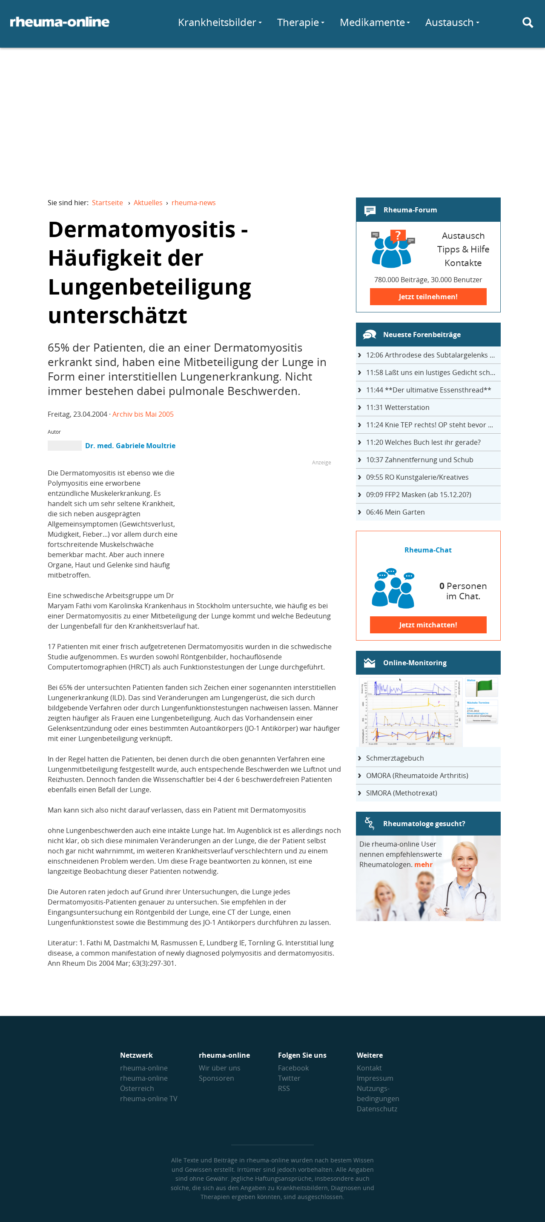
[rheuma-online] (59, 27)
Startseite (107, 202)
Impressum (375, 1078)
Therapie (298, 22)
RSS (284, 1088)
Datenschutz (377, 1108)
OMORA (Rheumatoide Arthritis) (417, 775)
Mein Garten (395, 512)
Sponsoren (216, 1078)
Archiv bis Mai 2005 (143, 414)
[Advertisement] (272, 117)
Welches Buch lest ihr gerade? (423, 442)
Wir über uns (220, 1068)
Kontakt (369, 1068)
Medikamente (372, 22)
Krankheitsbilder (217, 22)
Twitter (289, 1078)
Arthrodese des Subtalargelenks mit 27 (433, 355)
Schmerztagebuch (395, 758)
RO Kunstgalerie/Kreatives (417, 477)
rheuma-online (144, 1068)
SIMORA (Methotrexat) (401, 793)
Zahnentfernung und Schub (419, 459)
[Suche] (528, 22)
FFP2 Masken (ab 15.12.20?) (418, 494)
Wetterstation (398, 407)
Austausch (449, 22)
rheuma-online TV (149, 1098)
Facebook (293, 1068)
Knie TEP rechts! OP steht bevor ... (429, 424)
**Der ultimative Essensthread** (428, 390)
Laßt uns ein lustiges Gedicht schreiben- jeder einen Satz (433, 372)
